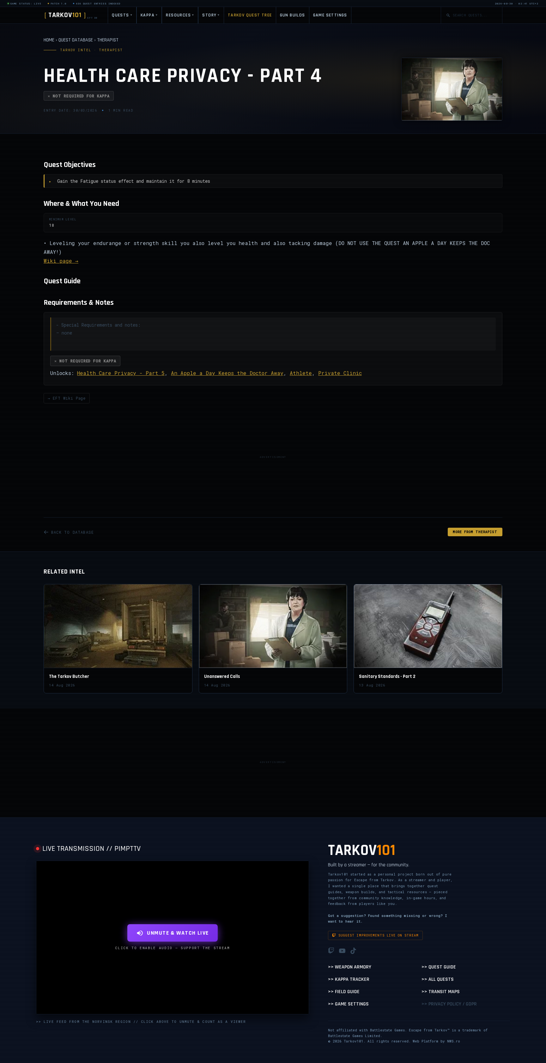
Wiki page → (61, 260)
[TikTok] (353, 951)
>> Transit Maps (441, 991)
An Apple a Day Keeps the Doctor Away (227, 373)
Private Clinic (340, 373)
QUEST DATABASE (75, 40)
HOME (49, 40)
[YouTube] (342, 951)
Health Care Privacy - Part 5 (121, 373)
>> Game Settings (348, 1004)
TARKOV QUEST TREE (250, 15)
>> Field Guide (344, 991)
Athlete (301, 373)
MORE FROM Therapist (475, 532)
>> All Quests (438, 979)
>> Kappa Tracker (348, 979)
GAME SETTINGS (330, 15)
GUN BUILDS (292, 15)
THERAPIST (107, 40)
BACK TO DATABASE (72, 532)
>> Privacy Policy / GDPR (449, 1004)
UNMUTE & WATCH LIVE (178, 933)
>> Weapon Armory (349, 967)
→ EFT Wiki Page (67, 398)
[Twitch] (331, 951)
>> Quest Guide (439, 967)
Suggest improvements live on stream (378, 935)
